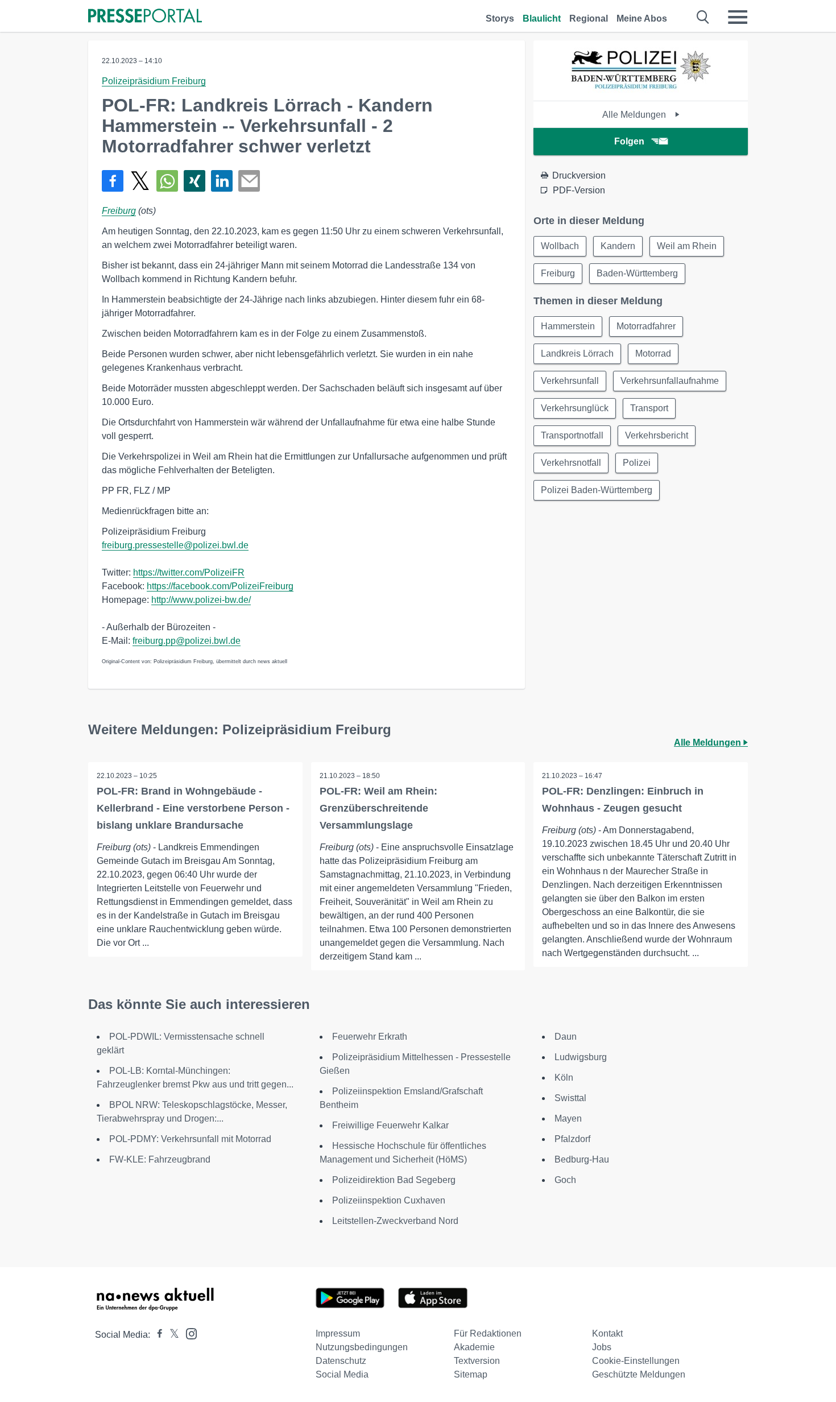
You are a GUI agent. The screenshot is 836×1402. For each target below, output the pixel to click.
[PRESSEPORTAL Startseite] (145, 17)
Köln (563, 1077)
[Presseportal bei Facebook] (156, 1334)
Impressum (338, 1333)
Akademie (474, 1347)
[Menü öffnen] (737, 17)
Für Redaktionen (488, 1333)
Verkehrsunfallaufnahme (669, 381)
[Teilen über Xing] (194, 181)
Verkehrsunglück (575, 408)
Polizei (637, 463)
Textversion (477, 1361)
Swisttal (570, 1098)
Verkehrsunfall (570, 381)
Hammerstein (568, 326)
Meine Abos (641, 18)
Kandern (618, 246)
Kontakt (607, 1333)
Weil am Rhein (687, 246)
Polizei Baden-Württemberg (596, 490)
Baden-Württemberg (637, 273)
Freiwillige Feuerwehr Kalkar (390, 1125)
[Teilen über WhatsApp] (167, 181)
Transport (649, 408)
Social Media (342, 1374)
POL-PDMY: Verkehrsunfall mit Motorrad (190, 1139)
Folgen (629, 141)
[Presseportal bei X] (171, 1334)
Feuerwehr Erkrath (369, 1036)
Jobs (601, 1347)
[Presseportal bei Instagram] (188, 1333)
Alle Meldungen (635, 114)
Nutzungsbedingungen (362, 1347)
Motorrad (653, 353)
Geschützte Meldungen (638, 1374)
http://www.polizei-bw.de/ (201, 600)
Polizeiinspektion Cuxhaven (388, 1200)
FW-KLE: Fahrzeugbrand (159, 1159)
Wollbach (560, 246)
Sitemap (470, 1374)
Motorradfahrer (646, 326)
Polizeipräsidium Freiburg (154, 81)
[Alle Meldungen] (641, 91)
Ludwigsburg (580, 1057)
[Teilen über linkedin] (222, 181)
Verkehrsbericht (656, 435)
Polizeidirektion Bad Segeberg (394, 1180)
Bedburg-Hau (581, 1159)
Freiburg (119, 211)
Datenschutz (341, 1361)
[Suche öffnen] (703, 17)
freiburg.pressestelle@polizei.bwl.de (175, 545)
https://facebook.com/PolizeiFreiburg (220, 586)
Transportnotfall (572, 435)
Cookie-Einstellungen (636, 1361)
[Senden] (249, 181)
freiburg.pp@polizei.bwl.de (187, 641)
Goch (565, 1180)
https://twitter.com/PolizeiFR (189, 572)
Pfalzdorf (572, 1139)
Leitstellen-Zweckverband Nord (395, 1221)
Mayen (568, 1118)
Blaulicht (542, 18)
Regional (588, 18)
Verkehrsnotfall (571, 463)
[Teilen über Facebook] (112, 181)
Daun (565, 1036)
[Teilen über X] (140, 181)
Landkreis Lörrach (577, 353)
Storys (500, 18)
